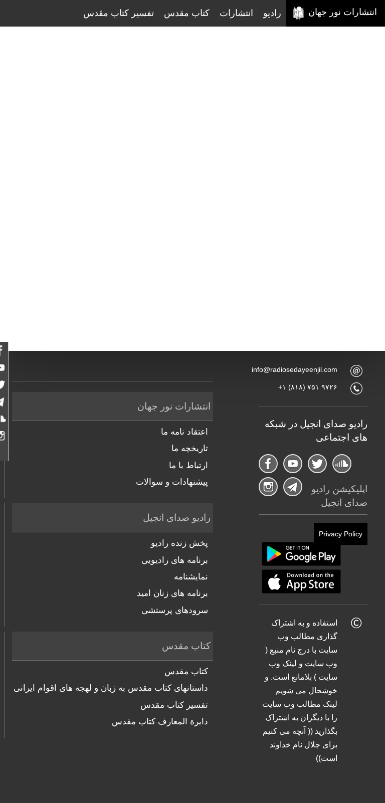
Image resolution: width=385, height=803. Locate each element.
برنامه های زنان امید (172, 593)
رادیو (272, 13)
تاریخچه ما (189, 448)
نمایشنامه (191, 576)
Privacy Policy (340, 534)
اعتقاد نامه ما (184, 432)
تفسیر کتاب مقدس (118, 13)
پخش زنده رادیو (179, 543)
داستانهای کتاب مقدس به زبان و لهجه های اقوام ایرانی (111, 688)
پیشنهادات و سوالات (172, 482)
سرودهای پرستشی (174, 610)
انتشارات (236, 13)
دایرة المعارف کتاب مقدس (160, 721)
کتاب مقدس (187, 13)
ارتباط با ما (188, 465)
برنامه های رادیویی (174, 560)
